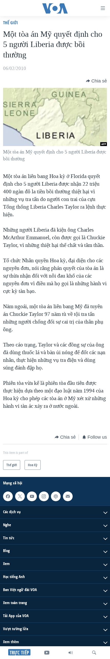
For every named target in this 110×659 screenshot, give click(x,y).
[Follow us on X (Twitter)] (20, 496)
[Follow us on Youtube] (32, 496)
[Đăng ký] (68, 496)
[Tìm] (94, 652)
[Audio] (70, 652)
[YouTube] (47, 652)
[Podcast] (56, 496)
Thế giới (10, 23)
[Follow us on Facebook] (8, 496)
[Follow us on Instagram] (44, 496)
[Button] (96, 81)
